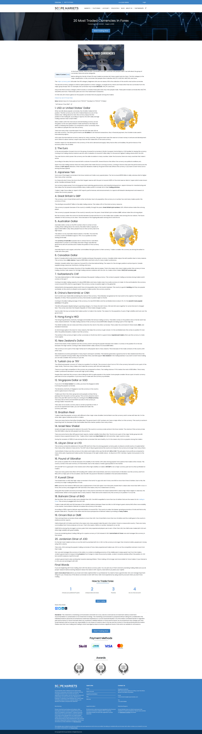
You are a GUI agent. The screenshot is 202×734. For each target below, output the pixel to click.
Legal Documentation (91, 694)
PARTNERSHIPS (139, 8)
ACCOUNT (105, 8)
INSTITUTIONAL (68, 2)
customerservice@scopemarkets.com (128, 697)
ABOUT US (129, 8)
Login (144, 2)
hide (68, 74)
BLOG (123, 8)
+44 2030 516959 (123, 2)
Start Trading (101, 601)
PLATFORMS (96, 8)
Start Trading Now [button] (101, 31)
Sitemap (88, 699)
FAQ (87, 696)
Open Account (90, 691)
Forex (87, 689)
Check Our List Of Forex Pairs (64, 98)
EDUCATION (115, 8)
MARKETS (87, 8)
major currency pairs (64, 81)
